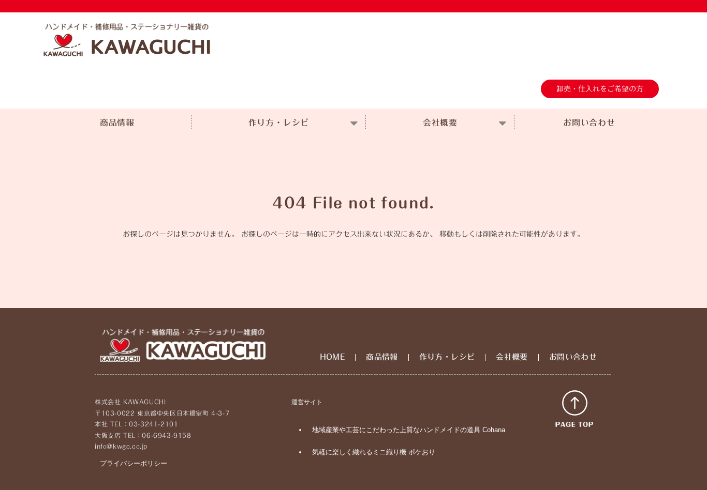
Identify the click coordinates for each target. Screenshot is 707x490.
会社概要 (440, 122)
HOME (332, 357)
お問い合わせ (589, 122)
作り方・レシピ (279, 122)
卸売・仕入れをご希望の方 (599, 89)
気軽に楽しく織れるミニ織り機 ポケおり (373, 452)
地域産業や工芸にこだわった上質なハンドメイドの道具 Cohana (408, 430)
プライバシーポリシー (133, 463)
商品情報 (117, 122)
